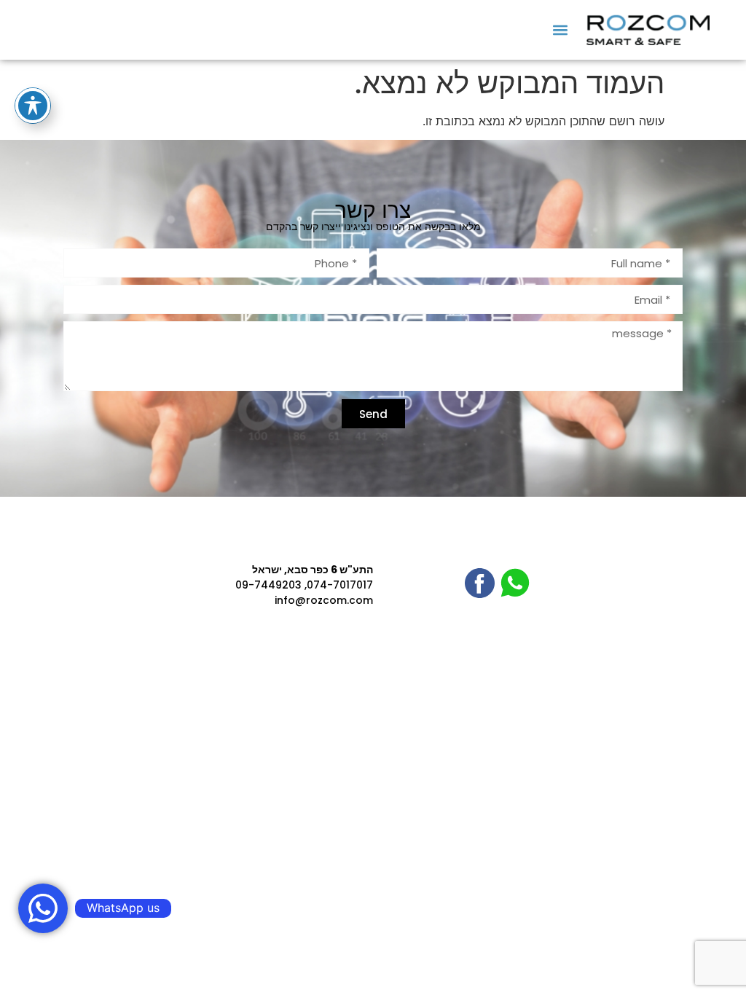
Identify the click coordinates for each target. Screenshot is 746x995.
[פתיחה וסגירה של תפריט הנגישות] (32, 105)
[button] (560, 29)
